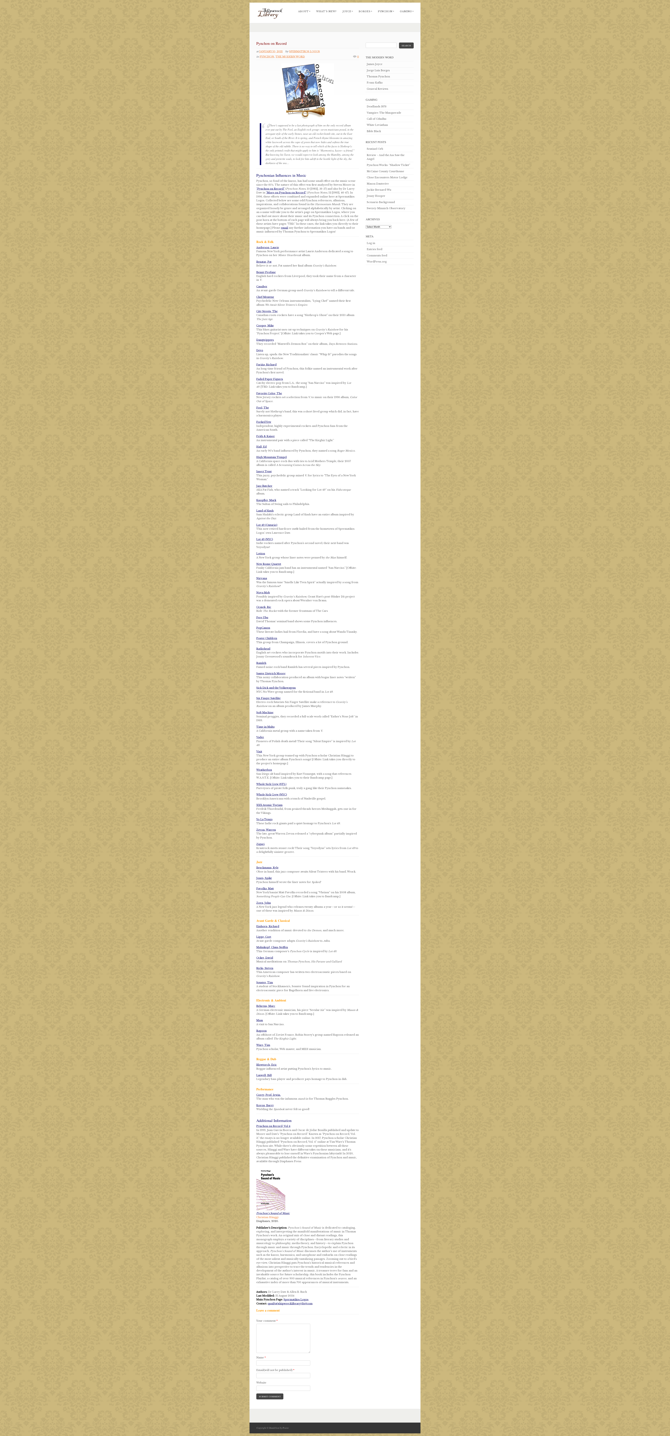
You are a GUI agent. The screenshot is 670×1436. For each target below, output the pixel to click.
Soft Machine (264, 712)
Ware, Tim (263, 1045)
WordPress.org (377, 261)
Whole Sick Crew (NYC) (271, 794)
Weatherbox (264, 769)
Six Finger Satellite (268, 698)
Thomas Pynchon (378, 76)
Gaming (407, 11)
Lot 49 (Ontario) (266, 525)
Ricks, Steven (264, 968)
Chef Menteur (265, 297)
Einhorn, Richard (267, 926)
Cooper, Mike (265, 325)
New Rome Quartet (268, 564)
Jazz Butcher (264, 485)
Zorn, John (263, 902)
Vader (260, 737)
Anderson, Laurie (267, 247)
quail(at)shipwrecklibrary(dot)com (290, 1303)
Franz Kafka (374, 82)
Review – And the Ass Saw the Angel (385, 157)
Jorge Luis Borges (378, 70)
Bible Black (374, 131)
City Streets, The (267, 311)
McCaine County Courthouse (385, 171)
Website (261, 1382)
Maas (259, 1020)
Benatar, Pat (263, 261)
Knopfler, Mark (266, 500)
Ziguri (260, 844)
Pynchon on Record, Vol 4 (273, 1126)
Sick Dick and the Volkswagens (276, 687)
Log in (371, 243)
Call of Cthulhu (376, 118)
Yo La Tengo (264, 819)
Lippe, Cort (263, 936)
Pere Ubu (262, 617)
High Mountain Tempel (271, 457)
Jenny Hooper (376, 195)
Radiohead (263, 648)
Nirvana (261, 578)
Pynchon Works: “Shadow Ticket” (388, 165)
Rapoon (261, 1030)
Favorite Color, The (269, 393)
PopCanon (263, 627)
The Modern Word (290, 56)
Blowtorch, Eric (266, 1064)
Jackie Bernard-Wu (379, 189)
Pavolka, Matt (265, 888)
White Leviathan (377, 125)
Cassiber (261, 286)
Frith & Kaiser (265, 436)
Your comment (267, 1320)
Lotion (260, 553)
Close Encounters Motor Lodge (387, 177)
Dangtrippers (265, 339)
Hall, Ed (261, 446)
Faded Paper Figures (269, 379)
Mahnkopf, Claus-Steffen (272, 947)
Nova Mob (263, 592)
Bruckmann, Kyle (267, 867)
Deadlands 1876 (376, 106)
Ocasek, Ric (263, 607)
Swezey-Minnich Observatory (386, 208)
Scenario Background (381, 202)
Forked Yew (263, 422)
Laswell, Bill (264, 1075)
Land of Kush (265, 510)
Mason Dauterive (378, 183)
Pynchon (386, 11)
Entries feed (374, 249)
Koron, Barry (265, 1105)
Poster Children (266, 638)
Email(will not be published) (275, 1370)
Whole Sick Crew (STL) (271, 784)
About (304, 11)
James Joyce (374, 64)
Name (261, 1357)
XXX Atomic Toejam (269, 805)
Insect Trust (264, 471)
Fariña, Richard (266, 364)
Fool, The (262, 407)
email (284, 227)
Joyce (348, 11)
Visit (259, 751)
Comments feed (377, 255)
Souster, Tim (264, 982)
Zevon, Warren (266, 829)
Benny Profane (266, 272)
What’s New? (326, 11)
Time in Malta (265, 726)
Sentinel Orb (375, 148)
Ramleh (261, 663)
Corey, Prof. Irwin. (268, 1094)
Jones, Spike (264, 878)
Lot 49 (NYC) (264, 539)
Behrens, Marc (265, 1006)
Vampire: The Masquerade (384, 112)
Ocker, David (264, 957)
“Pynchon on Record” (270, 188)
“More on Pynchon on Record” (286, 192)
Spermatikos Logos (304, 51)
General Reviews (377, 88)
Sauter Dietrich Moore (270, 673)
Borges (365, 11)
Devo (259, 350)
